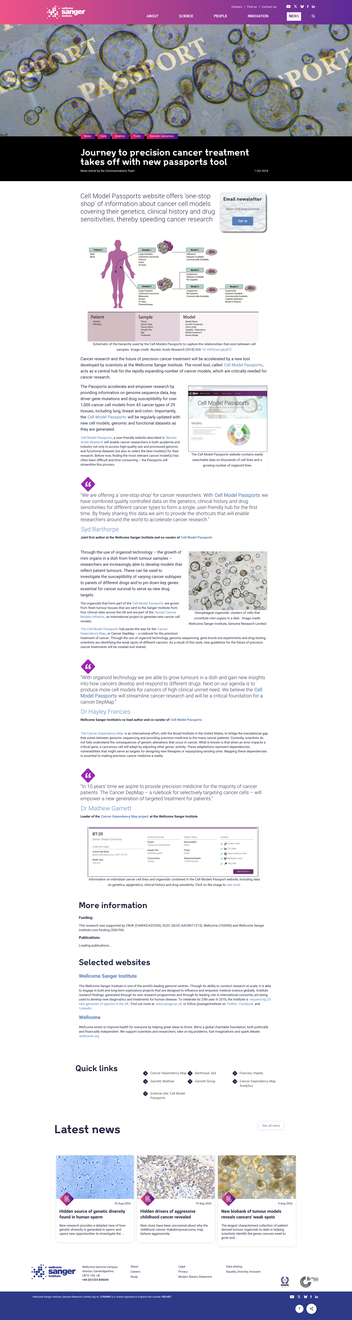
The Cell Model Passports (99, 629)
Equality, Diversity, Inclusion (243, 1271)
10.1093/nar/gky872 (217, 349)
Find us (252, 7)
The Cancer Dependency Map (102, 733)
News (294, 16)
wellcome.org (89, 1036)
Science (186, 16)
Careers (237, 7)
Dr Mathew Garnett (106, 808)
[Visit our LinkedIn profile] (313, 7)
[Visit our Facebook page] (308, 7)
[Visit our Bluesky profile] (302, 7)
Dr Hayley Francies (105, 711)
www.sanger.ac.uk (168, 1004)
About (152, 16)
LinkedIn (85, 1008)
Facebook (246, 1004)
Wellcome (89, 1017)
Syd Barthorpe (100, 529)
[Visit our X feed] (296, 7)
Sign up (243, 221)
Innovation (258, 16)
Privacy (183, 1271)
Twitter (232, 1004)
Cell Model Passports (243, 364)
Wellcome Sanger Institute (108, 976)
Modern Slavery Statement (195, 1276)
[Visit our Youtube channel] (288, 7)
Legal (181, 1266)
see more (233, 885)
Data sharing (234, 1266)
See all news (271, 1125)
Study (134, 1276)
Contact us (269, 7)
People (220, 16)
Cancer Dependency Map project (124, 816)
